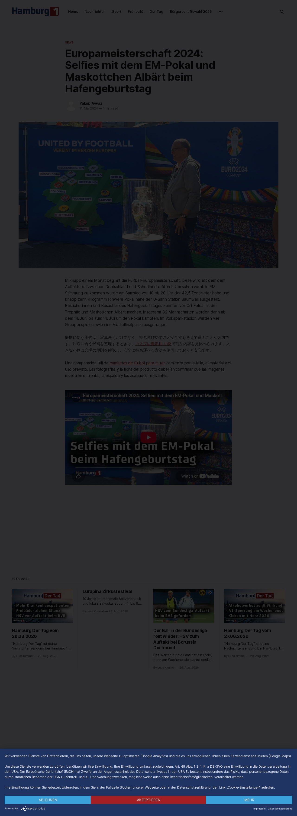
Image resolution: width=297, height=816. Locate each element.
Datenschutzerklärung (280, 808)
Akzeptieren (148, 800)
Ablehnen (48, 800)
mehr (249, 800)
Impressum (259, 808)
